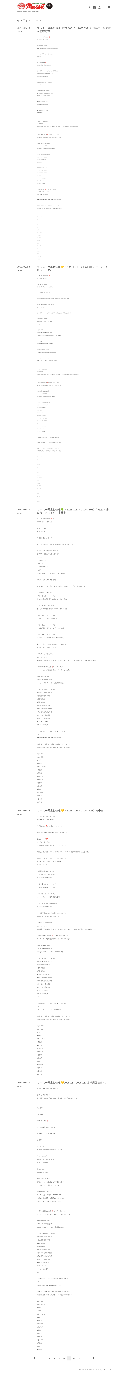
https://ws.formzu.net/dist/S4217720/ (49, 199)
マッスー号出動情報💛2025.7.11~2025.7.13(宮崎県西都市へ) (71, 1082)
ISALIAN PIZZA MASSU (90, 1370)
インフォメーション (29, 20)
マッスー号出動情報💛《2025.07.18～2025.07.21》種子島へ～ (73, 810)
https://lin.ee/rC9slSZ (43, 143)
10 (84, 1358)
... (88, 1358)
